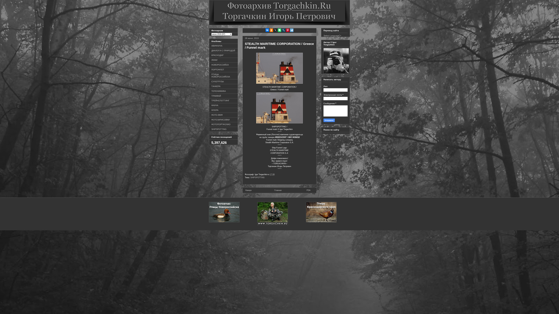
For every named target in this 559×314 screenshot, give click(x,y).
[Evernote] (279, 30)
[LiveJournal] (283, 30)
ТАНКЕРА (215, 86)
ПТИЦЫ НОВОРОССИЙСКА (220, 75)
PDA (309, 190)
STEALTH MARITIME (279, 150)
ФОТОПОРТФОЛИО (220, 124)
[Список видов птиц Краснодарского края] (321, 222)
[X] (275, 30)
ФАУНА (214, 105)
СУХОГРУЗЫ (217, 81)
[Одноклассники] (271, 30)
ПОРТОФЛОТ (217, 69)
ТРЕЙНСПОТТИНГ (220, 100)
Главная (278, 190)
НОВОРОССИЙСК (220, 65)
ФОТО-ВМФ (217, 115)
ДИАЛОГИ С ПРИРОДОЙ (223, 50)
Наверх (248, 190)
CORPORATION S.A (279, 153)
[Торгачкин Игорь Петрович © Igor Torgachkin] (336, 73)
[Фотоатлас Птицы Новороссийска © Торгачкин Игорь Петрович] (224, 222)
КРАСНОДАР (217, 55)
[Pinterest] (287, 30)
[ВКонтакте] (267, 30)
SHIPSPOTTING (257, 177)
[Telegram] (291, 30)
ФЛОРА (214, 110)
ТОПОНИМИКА (218, 91)
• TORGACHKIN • (279, 163)
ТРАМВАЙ (216, 96)
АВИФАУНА (216, 46)
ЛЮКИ (214, 60)
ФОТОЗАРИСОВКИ (220, 120)
